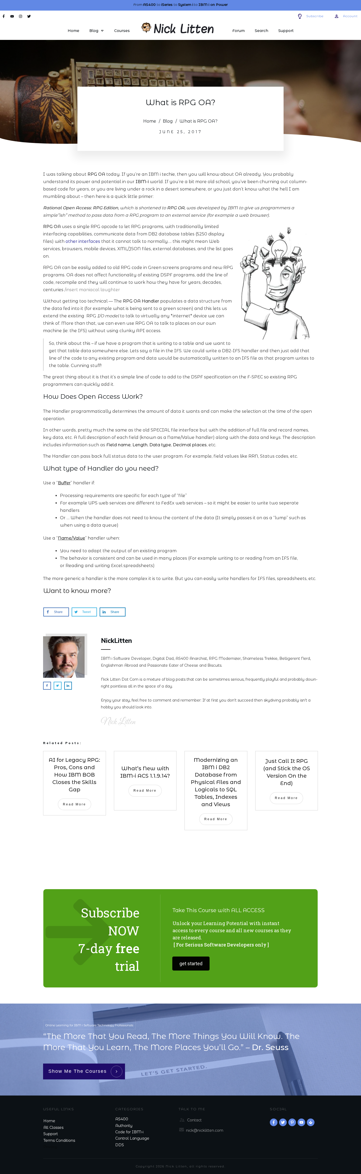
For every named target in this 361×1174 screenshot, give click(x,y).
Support (50, 1133)
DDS (119, 1145)
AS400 (121, 1119)
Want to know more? (77, 591)
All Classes (53, 1127)
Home (49, 1121)
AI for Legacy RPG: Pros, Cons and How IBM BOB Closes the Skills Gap (74, 775)
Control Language (132, 1138)
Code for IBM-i (129, 1132)
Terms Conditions (59, 1140)
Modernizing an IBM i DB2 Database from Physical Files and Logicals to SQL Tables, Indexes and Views (216, 782)
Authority (123, 1125)
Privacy (50, 1146)
